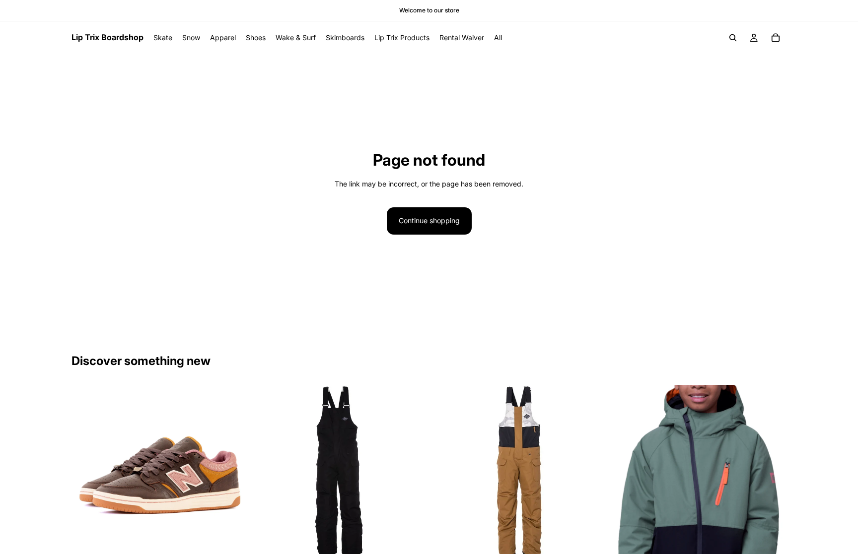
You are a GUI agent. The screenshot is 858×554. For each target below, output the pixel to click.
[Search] (733, 38)
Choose (238, 543)
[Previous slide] (86, 472)
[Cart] (775, 38)
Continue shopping (429, 220)
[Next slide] (231, 472)
